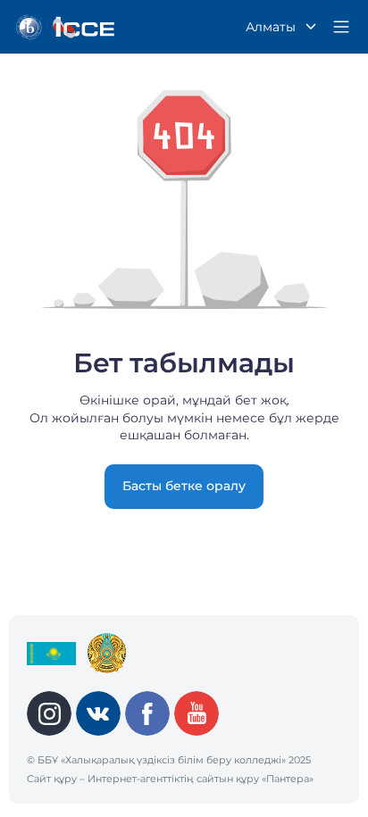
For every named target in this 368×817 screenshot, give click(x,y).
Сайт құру (52, 778)
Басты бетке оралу (184, 486)
